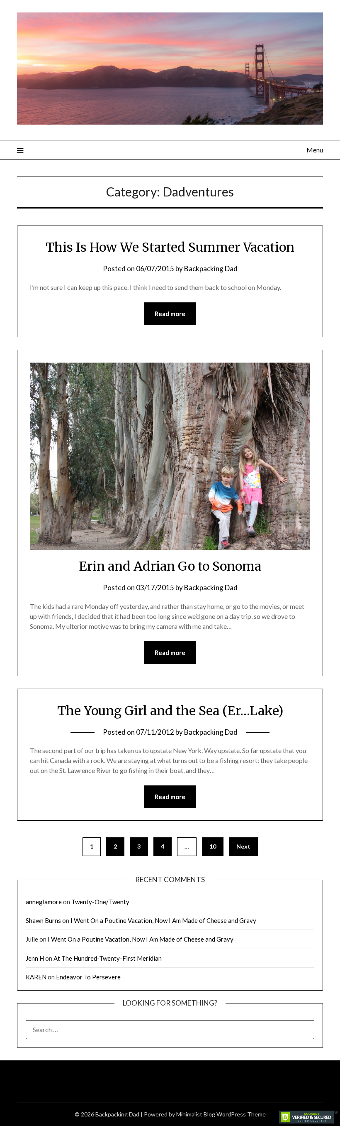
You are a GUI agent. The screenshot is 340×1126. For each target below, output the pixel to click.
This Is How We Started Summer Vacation (170, 247)
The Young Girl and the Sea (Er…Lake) (170, 711)
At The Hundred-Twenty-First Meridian (107, 958)
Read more (170, 313)
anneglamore (44, 901)
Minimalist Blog (195, 1114)
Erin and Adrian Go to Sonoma (170, 566)
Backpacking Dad (211, 268)
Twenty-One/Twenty (100, 901)
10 (212, 846)
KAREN (36, 977)
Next (243, 846)
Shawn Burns (43, 920)
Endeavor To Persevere (88, 977)
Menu (314, 150)
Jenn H (35, 958)
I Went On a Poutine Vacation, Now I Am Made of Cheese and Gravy (163, 920)
